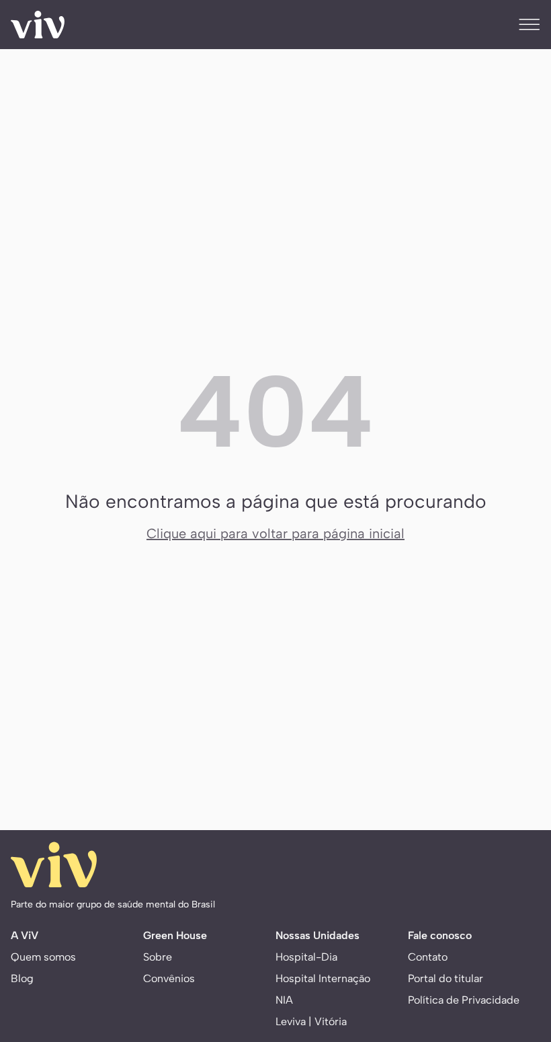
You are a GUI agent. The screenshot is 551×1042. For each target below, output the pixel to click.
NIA (284, 1000)
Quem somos (43, 957)
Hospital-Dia (306, 957)
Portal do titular (445, 978)
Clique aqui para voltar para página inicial (275, 533)
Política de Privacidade (463, 1000)
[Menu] (529, 24)
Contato (428, 957)
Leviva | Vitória (311, 1021)
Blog (22, 978)
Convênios (169, 978)
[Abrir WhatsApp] (517, 947)
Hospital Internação (323, 978)
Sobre (157, 957)
